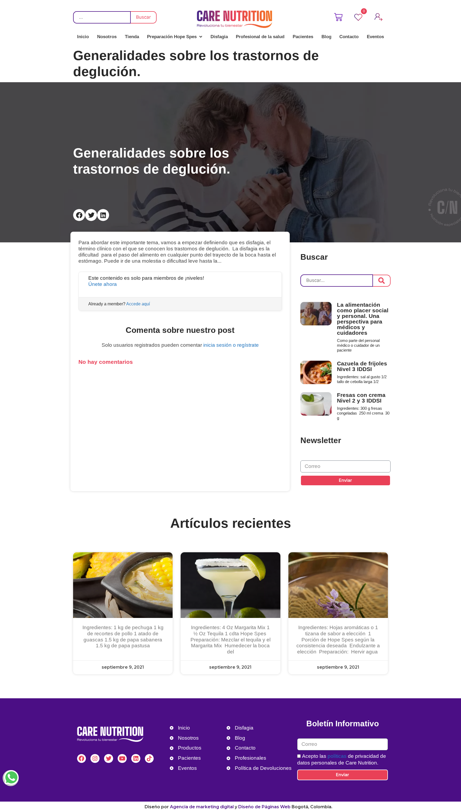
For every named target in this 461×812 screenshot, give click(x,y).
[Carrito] (339, 17)
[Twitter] (108, 758)
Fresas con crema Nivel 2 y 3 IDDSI (361, 398)
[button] (79, 215)
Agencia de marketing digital (202, 806)
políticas (336, 756)
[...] (102, 17)
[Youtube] (122, 758)
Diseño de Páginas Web (264, 806)
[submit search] (382, 281)
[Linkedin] (135, 758)
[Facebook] (81, 758)
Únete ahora (102, 284)
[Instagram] (95, 758)
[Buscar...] (336, 280)
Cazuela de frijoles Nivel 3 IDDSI (362, 366)
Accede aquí (138, 304)
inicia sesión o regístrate (231, 345)
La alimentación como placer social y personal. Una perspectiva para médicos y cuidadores (362, 319)
